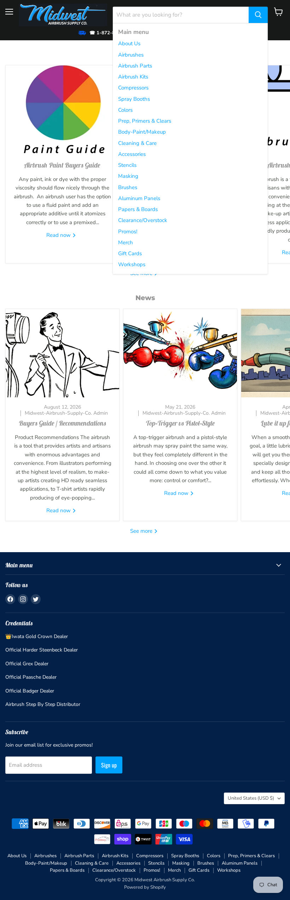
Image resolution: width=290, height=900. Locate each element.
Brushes (127, 187)
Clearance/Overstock (142, 220)
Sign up (109, 765)
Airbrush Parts (135, 65)
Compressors (133, 87)
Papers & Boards (138, 209)
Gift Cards (130, 253)
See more (142, 530)
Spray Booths (134, 99)
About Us (129, 43)
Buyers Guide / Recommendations (62, 423)
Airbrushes (131, 54)
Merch (125, 242)
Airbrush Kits (133, 76)
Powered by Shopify (145, 887)
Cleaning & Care (137, 143)
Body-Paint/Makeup (142, 131)
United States (251, 798)
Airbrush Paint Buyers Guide (62, 165)
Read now (59, 235)
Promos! (127, 231)
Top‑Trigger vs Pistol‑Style (180, 423)
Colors (125, 109)
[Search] (258, 15)
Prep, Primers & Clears (144, 120)
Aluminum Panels (139, 198)
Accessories (132, 154)
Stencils (127, 165)
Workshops (131, 264)
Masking (128, 176)
